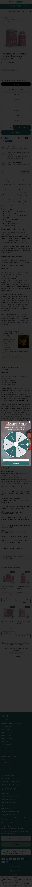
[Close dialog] (29, 422)
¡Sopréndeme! (16, 463)
